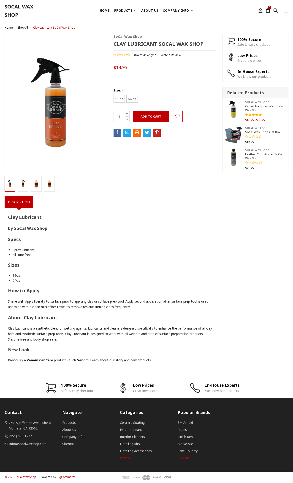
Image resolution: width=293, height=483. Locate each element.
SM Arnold (185, 422)
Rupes (182, 429)
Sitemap (68, 444)
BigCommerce (66, 477)
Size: (119, 90)
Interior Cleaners (132, 437)
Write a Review (171, 55)
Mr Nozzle (185, 444)
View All (183, 458)
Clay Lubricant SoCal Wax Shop (54, 27)
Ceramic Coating (132, 422)
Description (19, 202)
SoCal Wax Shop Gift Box (263, 132)
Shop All (23, 27)
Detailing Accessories (136, 451)
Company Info (176, 11)
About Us (149, 11)
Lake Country (188, 451)
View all (125, 458)
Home (105, 11)
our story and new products (130, 360)
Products (123, 11)
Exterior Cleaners (132, 429)
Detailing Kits (130, 444)
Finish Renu (186, 437)
